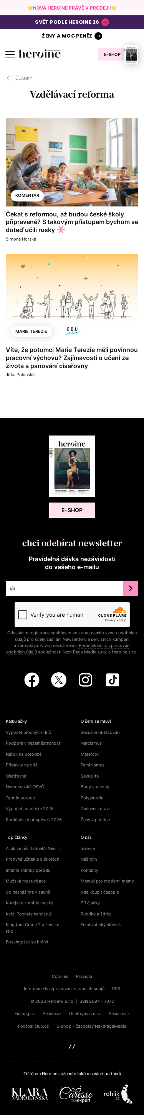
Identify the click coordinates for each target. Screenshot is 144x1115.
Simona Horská (21, 239)
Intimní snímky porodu (28, 870)
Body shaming (95, 786)
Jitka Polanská (20, 374)
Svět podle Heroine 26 (67, 22)
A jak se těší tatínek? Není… (33, 848)
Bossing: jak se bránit (27, 942)
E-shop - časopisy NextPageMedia (91, 1026)
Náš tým (89, 859)
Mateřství (90, 754)
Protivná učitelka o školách (33, 859)
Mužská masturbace (26, 881)
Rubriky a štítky (96, 914)
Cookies (60, 976)
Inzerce (88, 848)
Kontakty (89, 870)
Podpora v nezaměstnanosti (33, 743)
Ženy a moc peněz (67, 35)
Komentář (27, 195)
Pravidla (84, 976)
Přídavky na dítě (22, 765)
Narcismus (91, 743)
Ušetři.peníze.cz (85, 1013)
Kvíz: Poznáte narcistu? (29, 914)
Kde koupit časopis (100, 892)
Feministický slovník (101, 924)
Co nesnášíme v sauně (28, 892)
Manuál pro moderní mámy (107, 881)
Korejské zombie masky (29, 902)
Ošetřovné (16, 776)
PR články (90, 902)
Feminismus (92, 765)
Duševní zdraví (95, 808)
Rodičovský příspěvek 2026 (34, 819)
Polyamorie (92, 798)
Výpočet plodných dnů (28, 732)
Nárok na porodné (23, 754)
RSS (116, 988)
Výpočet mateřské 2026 (30, 808)
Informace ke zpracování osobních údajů (64, 988)
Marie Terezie (31, 331)
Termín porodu (20, 798)
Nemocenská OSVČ (25, 786)
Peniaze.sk (119, 1013)
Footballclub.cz (33, 1026)
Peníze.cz (52, 1013)
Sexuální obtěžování (101, 732)
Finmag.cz (25, 1013)
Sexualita (90, 776)
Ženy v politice (95, 819)
